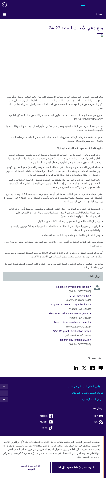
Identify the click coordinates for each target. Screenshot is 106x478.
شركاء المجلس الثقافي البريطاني (87, 393)
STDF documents (79, 295)
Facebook (43, 416)
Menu (99, 14)
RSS (95, 422)
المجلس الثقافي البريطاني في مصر (85, 386)
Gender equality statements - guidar (69, 313)
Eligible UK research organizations (70, 304)
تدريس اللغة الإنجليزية (92, 399)
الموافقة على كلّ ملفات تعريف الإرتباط (76, 467)
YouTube (43, 422)
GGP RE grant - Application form (71, 331)
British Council (96, 5)
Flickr (95, 416)
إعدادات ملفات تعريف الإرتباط (31, 467)
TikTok (44, 428)
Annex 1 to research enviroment (71, 322)
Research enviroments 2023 (73, 339)
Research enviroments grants (72, 286)
